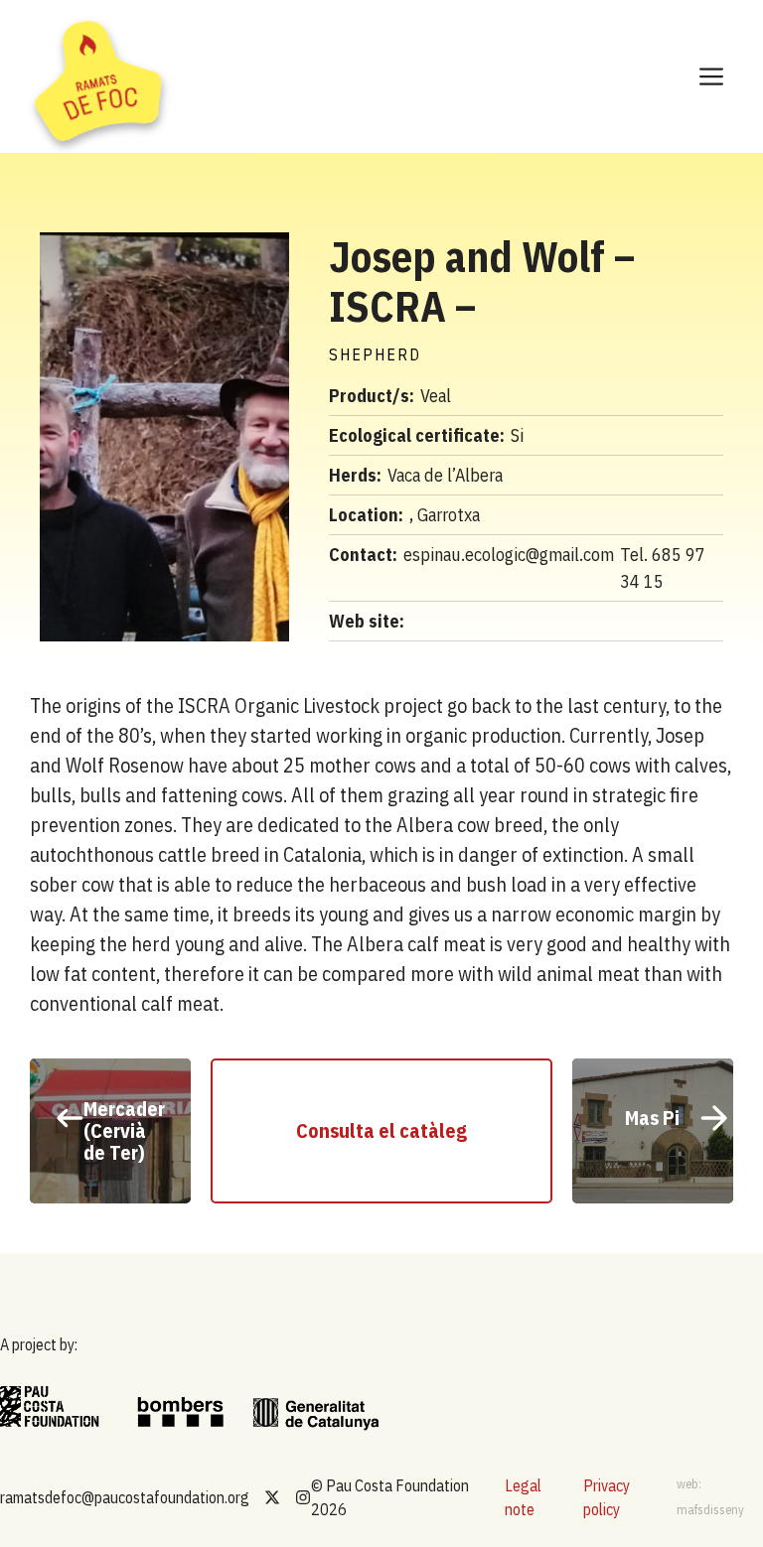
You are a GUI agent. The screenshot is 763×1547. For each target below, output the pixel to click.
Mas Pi (652, 1117)
